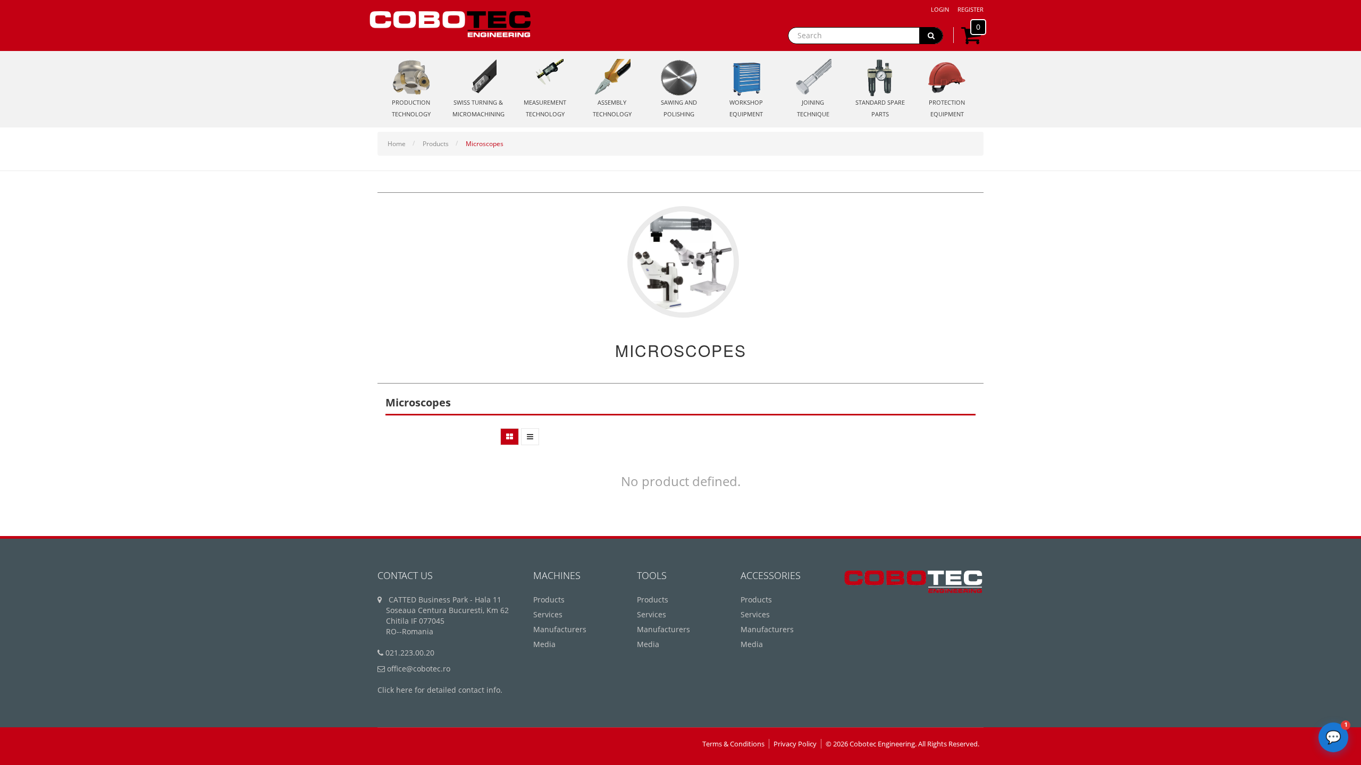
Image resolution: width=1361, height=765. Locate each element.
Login (940, 9)
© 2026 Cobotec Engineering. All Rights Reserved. (902, 744)
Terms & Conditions (733, 744)
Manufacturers (559, 629)
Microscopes (484, 143)
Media (544, 644)
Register (970, 9)
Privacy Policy (795, 744)
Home (397, 143)
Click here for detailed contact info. (439, 690)
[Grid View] (509, 436)
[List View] (530, 436)
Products (436, 143)
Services (547, 614)
